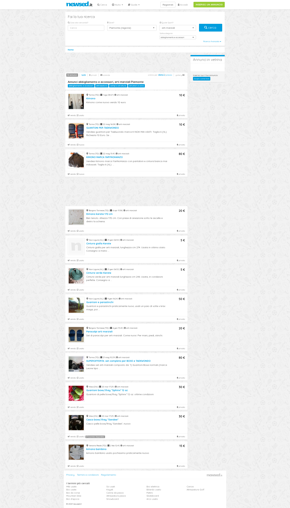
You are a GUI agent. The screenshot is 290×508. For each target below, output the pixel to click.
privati (93, 75)
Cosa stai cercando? (79, 22)
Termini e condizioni (88, 474)
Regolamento (108, 474)
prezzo (169, 75)
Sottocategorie (166, 33)
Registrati (168, 4)
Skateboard (153, 495)
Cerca (103, 4)
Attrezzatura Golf (195, 489)
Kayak (109, 489)
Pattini (150, 492)
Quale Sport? (167, 22)
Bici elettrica (153, 486)
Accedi (183, 4)
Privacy (70, 474)
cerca (212, 28)
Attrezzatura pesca (116, 495)
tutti (84, 75)
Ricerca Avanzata (211, 41)
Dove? (111, 22)
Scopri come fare (201, 78)
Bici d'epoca (72, 499)
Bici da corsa (73, 492)
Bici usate (71, 489)
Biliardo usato (154, 489)
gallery (179, 75)
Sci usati (110, 486)
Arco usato (152, 499)
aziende (106, 75)
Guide (134, 4)
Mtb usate (71, 486)
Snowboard (112, 499)
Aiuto (117, 4)
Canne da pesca (115, 492)
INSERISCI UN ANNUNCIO (209, 4)
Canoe (190, 486)
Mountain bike (73, 495)
